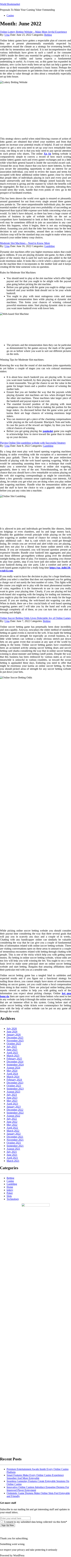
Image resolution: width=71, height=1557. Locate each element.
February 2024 (14, 1079)
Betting (48, 34)
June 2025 (12, 1049)
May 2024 (12, 1070)
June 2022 (12, 1121)
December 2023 (15, 1082)
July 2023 (12, 1094)
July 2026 (12, 1028)
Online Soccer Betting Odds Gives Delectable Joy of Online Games (35, 618)
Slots (9, 1196)
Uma (7, 34)
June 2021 (12, 1154)
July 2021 (12, 1151)
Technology (13, 1199)
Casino (10, 15)
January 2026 (14, 1034)
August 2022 (13, 1115)
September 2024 (15, 1064)
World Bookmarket (10, 4)
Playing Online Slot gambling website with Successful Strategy (33, 442)
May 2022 (12, 1124)
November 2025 (15, 1040)
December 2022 (15, 1109)
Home (10, 1187)
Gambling (49, 246)
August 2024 (13, 1067)
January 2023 (14, 1106)
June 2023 (12, 1097)
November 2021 (15, 1139)
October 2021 (14, 1142)
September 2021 (15, 1145)
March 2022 (13, 1130)
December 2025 (15, 1037)
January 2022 (14, 1133)
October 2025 (14, 1043)
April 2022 (12, 1127)
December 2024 (15, 1061)
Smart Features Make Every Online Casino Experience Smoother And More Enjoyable (35, 1477)
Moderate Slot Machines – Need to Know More (25, 243)
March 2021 (13, 1160)
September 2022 (15, 1112)
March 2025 (13, 1055)
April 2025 (12, 1052)
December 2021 (15, 1136)
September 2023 (15, 1088)
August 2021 (13, 1148)
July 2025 (12, 1046)
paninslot (48, 431)
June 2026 (12, 1031)
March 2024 (13, 1076)
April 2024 (12, 1073)
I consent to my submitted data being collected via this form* (35, 1521)
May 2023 (12, 1100)
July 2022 (12, 1118)
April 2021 (12, 1157)
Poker (10, 1193)
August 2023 (13, 1091)
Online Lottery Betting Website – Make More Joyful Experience (33, 31)
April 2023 (12, 1103)
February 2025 (14, 1058)
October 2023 (14, 1085)
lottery (10, 1190)
